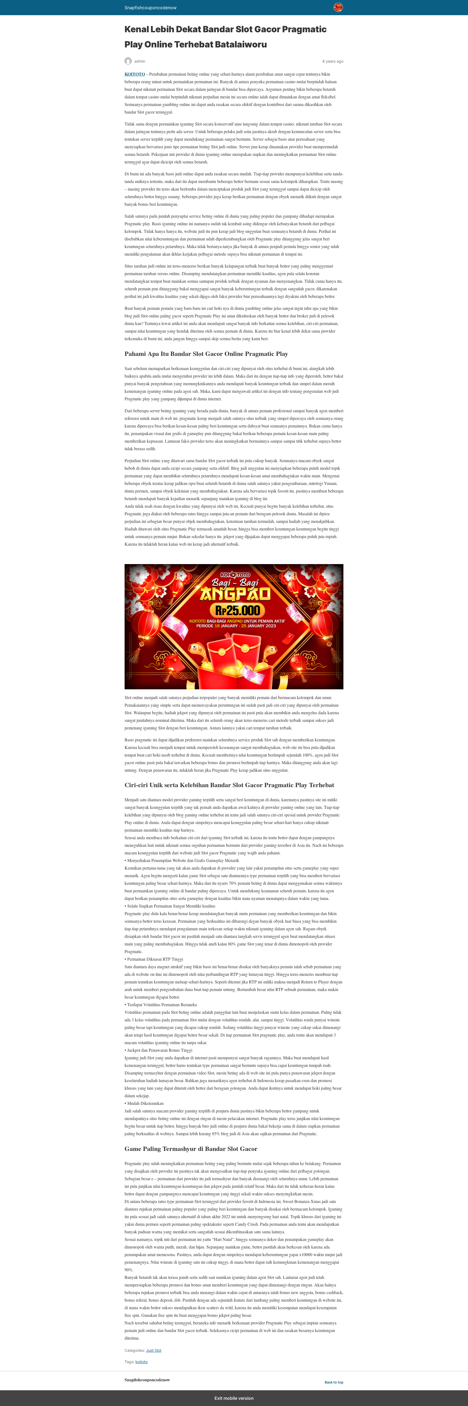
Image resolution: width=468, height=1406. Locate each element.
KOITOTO (135, 74)
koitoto (141, 1361)
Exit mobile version (234, 1398)
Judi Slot (153, 1350)
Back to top (334, 1382)
